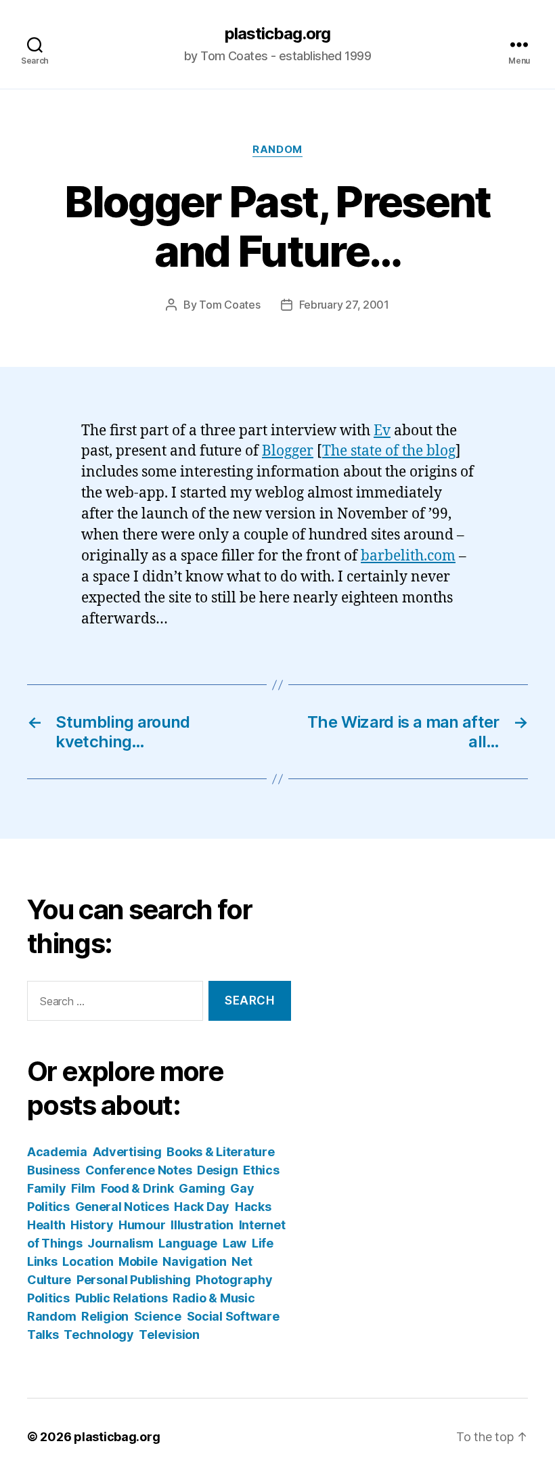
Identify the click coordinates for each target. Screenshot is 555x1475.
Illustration (202, 1225)
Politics (48, 1298)
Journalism (120, 1243)
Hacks (253, 1206)
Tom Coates (229, 304)
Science (157, 1316)
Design (217, 1170)
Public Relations (121, 1298)
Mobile (137, 1261)
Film (83, 1188)
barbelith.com (408, 556)
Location (87, 1261)
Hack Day (201, 1206)
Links (42, 1261)
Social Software (233, 1316)
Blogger (287, 451)
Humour (141, 1225)
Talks (43, 1334)
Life (262, 1243)
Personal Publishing (133, 1280)
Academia (57, 1152)
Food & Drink (137, 1188)
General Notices (122, 1206)
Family (46, 1188)
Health (46, 1225)
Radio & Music (214, 1298)
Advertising (127, 1152)
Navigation (194, 1261)
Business (53, 1170)
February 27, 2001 (344, 304)
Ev (382, 431)
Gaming (202, 1188)
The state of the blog (389, 451)
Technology (98, 1334)
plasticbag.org (277, 34)
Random (277, 150)
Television (169, 1334)
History (91, 1225)
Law (234, 1243)
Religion (105, 1316)
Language (187, 1243)
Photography (234, 1280)
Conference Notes (138, 1170)
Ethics (261, 1170)
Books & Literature (220, 1152)
